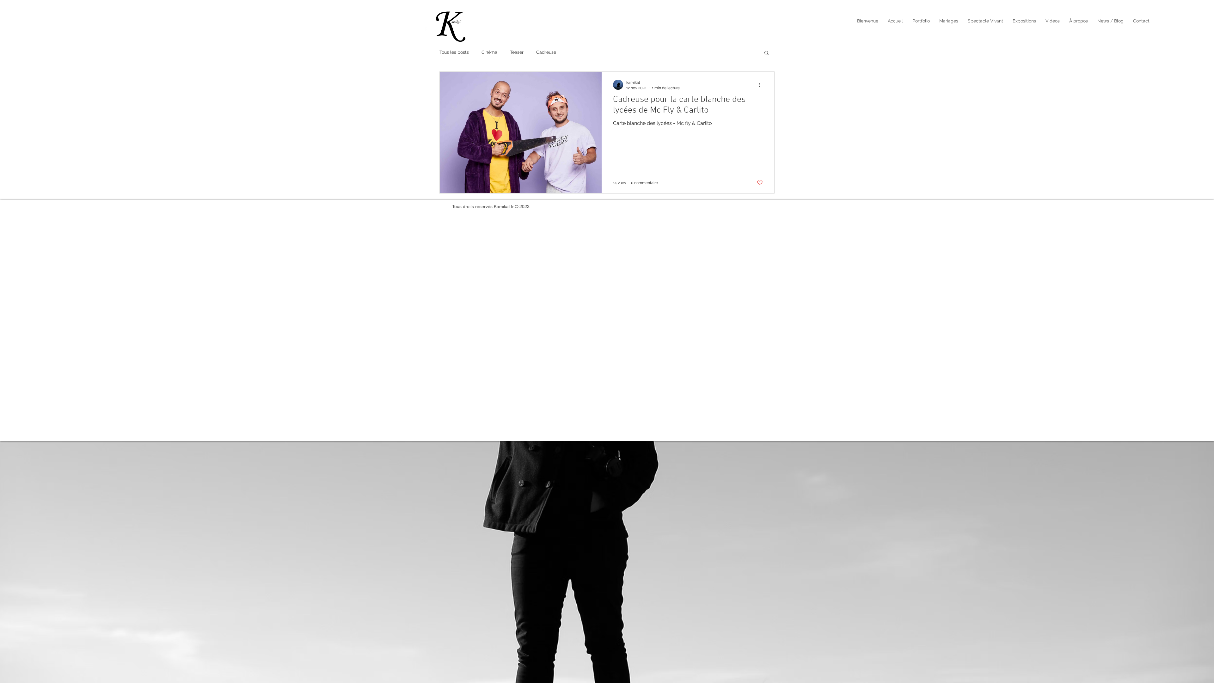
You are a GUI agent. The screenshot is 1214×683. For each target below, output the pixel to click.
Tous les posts (454, 52)
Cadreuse (546, 52)
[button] (921, 21)
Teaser (517, 52)
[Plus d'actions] (762, 85)
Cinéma (489, 52)
